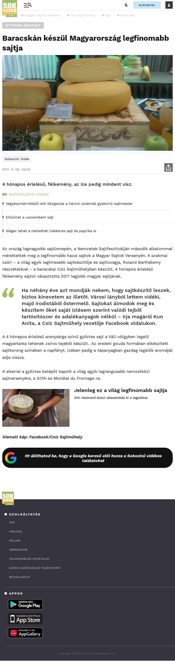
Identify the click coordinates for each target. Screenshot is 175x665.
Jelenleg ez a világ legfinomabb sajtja (120, 390)
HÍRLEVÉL (16, 531)
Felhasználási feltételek (29, 558)
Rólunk (15, 540)
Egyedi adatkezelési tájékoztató (35, 568)
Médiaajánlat (19, 577)
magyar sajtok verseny (42, 15)
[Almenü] (28, 5)
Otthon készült (23, 25)
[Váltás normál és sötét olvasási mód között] (126, 5)
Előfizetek (147, 5)
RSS (12, 522)
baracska (127, 15)
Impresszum (18, 549)
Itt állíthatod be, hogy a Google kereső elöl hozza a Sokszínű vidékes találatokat (93, 458)
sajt (108, 15)
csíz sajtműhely (82, 15)
